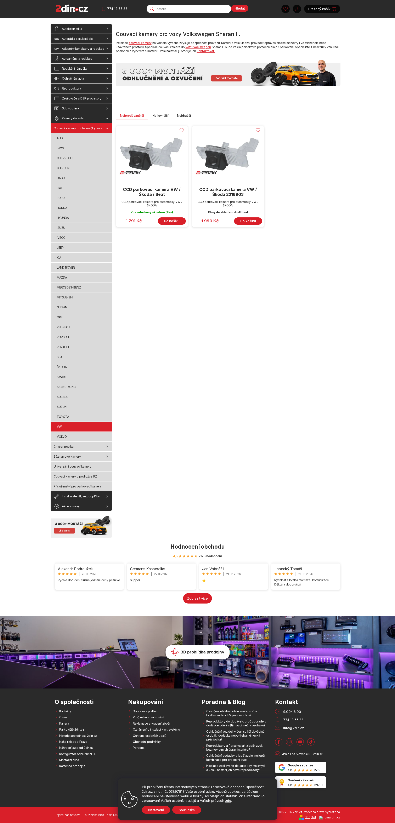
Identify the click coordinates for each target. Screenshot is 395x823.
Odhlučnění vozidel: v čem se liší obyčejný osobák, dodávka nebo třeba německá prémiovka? (235, 735)
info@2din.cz (293, 728)
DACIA (61, 178)
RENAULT (63, 347)
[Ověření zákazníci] (300, 782)
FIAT (60, 188)
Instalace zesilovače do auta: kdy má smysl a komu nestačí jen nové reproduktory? (235, 767)
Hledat (240, 8)
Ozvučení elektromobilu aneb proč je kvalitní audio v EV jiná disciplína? (231, 713)
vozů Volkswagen (198, 47)
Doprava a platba (145, 711)
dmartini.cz (332, 817)
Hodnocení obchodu (197, 546)
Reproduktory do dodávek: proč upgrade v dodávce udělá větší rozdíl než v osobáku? (236, 723)
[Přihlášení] (297, 9)
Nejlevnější (160, 115)
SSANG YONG (66, 387)
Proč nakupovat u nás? (148, 717)
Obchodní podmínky (147, 741)
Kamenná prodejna (72, 766)
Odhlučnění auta (73, 78)
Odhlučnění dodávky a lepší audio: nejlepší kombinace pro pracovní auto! (235, 757)
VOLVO (62, 436)
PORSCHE (63, 337)
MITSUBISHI (65, 297)
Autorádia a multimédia (77, 38)
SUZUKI (62, 406)
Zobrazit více (197, 598)
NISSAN (62, 307)
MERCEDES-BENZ (69, 287)
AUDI (60, 138)
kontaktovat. (206, 51)
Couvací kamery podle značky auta (78, 128)
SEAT (60, 357)
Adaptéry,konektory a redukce (83, 48)
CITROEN (63, 168)
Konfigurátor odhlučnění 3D (77, 754)
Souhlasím (187, 810)
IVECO (61, 237)
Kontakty (65, 711)
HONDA (62, 208)
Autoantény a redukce (77, 58)
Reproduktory (71, 88)
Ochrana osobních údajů (149, 735)
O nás (63, 717)
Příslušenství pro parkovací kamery (78, 486)
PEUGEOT (63, 327)
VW (59, 426)
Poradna (139, 747)
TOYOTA (63, 416)
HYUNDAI (63, 217)
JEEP (60, 247)
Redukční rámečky (75, 68)
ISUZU (61, 227)
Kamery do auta (73, 118)
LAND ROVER (66, 267)
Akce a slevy (71, 506)
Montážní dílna (69, 760)
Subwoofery (70, 108)
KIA (59, 257)
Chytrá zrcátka (64, 446)
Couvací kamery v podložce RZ (75, 476)
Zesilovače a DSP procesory (81, 98)
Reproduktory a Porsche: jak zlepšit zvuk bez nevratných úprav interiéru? (234, 747)
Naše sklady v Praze (73, 741)
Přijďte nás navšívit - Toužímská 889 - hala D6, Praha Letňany (97, 815)
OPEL (60, 317)
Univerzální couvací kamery (72, 466)
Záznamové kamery (67, 456)
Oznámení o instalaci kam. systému (156, 729)
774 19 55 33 (117, 9)
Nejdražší (184, 115)
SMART (62, 377)
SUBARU (62, 397)
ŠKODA (62, 367)
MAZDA (62, 277)
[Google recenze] (300, 767)
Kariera (64, 723)
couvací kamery (140, 43)
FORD (61, 198)
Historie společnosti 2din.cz (78, 735)
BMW (60, 148)
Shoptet (310, 817)
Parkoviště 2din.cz (71, 729)
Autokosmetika (72, 28)
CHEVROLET (65, 158)
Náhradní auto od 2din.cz (76, 747)
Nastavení (156, 810)
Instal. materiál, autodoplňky (81, 496)
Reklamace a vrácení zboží (151, 723)
